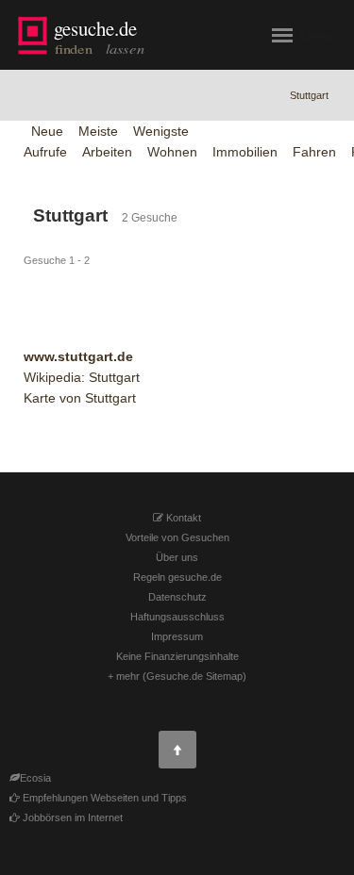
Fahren (314, 151)
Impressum (177, 636)
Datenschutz (177, 597)
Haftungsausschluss (177, 616)
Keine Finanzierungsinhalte (177, 656)
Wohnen (172, 151)
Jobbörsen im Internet (71, 817)
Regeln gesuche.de (177, 577)
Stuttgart (309, 95)
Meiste (98, 131)
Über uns (177, 557)
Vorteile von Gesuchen (177, 537)
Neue (47, 131)
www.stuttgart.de (78, 356)
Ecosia (35, 778)
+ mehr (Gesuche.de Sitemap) (177, 676)
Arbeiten (107, 151)
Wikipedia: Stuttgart (82, 377)
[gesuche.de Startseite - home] (84, 35)
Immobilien (245, 151)
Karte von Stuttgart (80, 397)
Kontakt (182, 517)
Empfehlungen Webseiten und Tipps (103, 797)
